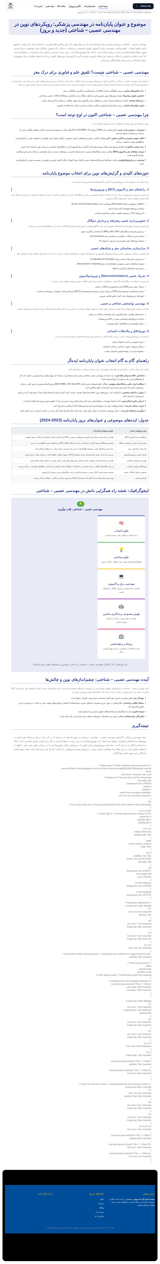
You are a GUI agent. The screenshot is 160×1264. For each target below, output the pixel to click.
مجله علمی (50, 6)
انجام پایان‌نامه (89, 6)
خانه (102, 1199)
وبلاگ (101, 1207)
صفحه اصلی (103, 6)
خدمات (101, 1203)
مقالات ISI (61, 6)
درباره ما (100, 1212)
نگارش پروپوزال (75, 6)
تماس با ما (38, 6)
